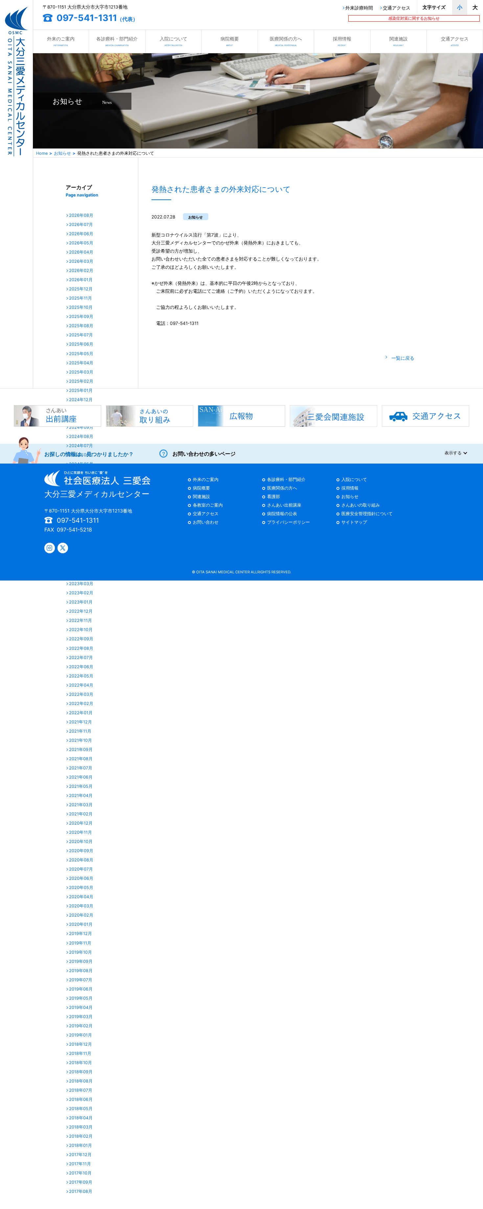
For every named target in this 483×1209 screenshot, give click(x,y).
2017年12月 (80, 1155)
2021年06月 (81, 777)
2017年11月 (80, 1164)
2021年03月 (81, 805)
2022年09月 (81, 639)
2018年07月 (80, 1090)
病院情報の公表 (282, 514)
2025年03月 (81, 372)
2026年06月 (81, 234)
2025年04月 (81, 363)
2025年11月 (80, 298)
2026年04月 (81, 252)
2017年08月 (80, 1192)
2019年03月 (81, 1017)
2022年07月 (81, 658)
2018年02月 (81, 1136)
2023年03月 (81, 584)
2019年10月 (80, 952)
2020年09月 (81, 851)
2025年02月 (81, 381)
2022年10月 (81, 630)
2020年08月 (81, 860)
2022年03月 (81, 695)
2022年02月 (81, 704)
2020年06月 (81, 879)
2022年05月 (81, 676)
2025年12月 (81, 289)
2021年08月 (81, 759)
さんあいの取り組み (360, 505)
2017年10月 (80, 1173)
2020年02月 (81, 915)
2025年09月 (81, 317)
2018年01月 (80, 1146)
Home (42, 153)
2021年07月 (80, 768)
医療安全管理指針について (367, 514)
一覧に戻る (402, 358)
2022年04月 (81, 685)
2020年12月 (81, 823)
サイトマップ (354, 522)
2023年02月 (81, 593)
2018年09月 (81, 1072)
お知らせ (62, 153)
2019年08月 (81, 971)
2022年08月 (81, 649)
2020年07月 (81, 869)
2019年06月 (81, 989)
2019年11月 (80, 943)
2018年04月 (81, 1118)
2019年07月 (80, 980)
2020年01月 (81, 925)
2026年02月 (81, 271)
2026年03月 (81, 262)
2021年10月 (80, 741)
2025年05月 (81, 354)
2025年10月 (81, 308)
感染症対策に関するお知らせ (414, 18)
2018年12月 (80, 1044)
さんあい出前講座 (284, 505)
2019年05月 (81, 998)
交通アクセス (396, 8)
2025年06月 (81, 344)
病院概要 (229, 41)
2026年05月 (81, 243)
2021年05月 (81, 787)
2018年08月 (81, 1081)
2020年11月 (80, 833)
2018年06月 (81, 1100)
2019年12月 (80, 934)
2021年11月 (80, 731)
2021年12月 (80, 722)
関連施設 (398, 41)
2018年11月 (80, 1054)
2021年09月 (81, 750)
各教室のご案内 (208, 505)
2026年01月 (81, 280)
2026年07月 (81, 225)
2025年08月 (81, 326)
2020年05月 (81, 888)
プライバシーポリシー (288, 522)
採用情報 (342, 41)
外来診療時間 (359, 8)
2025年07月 (81, 335)
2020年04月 (81, 897)
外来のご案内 (61, 41)
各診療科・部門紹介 (117, 41)
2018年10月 (80, 1063)
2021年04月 (81, 796)
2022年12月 (81, 611)
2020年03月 (81, 906)
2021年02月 (81, 814)
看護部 (273, 497)
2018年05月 (81, 1109)
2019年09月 (81, 962)
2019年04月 (81, 1008)
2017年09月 (80, 1182)
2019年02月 (81, 1026)
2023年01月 (81, 602)
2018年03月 (81, 1127)
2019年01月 (80, 1035)
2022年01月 (81, 713)
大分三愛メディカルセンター (97, 494)
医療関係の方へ (286, 41)
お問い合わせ (205, 522)
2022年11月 (80, 621)
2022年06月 (81, 667)
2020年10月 (81, 842)
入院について (173, 41)
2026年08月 (81, 216)
